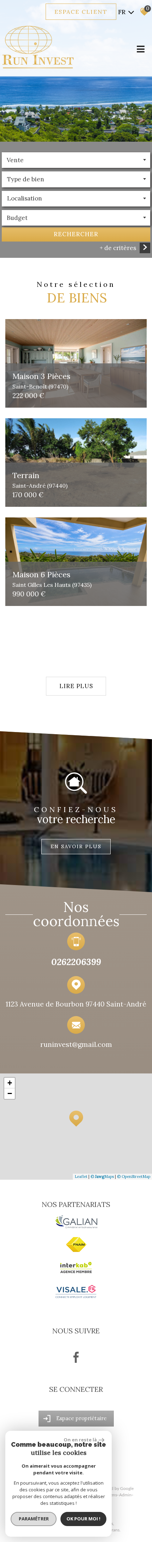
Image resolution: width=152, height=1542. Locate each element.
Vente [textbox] (15, 160)
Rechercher (76, 234)
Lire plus (76, 686)
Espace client (80, 11)
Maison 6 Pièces (52, 578)
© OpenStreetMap (133, 1176)
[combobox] (76, 160)
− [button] (9, 1093)
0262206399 (76, 962)
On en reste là (80, 1439)
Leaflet (81, 1176)
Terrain (40, 479)
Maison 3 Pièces (41, 380)
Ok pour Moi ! (83, 1518)
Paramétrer (34, 1518)
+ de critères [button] (118, 248)
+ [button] (9, 1082)
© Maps (102, 1176)
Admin (125, 1495)
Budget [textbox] (17, 218)
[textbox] (76, 179)
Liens (112, 1495)
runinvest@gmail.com (76, 1044)
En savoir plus (76, 846)
